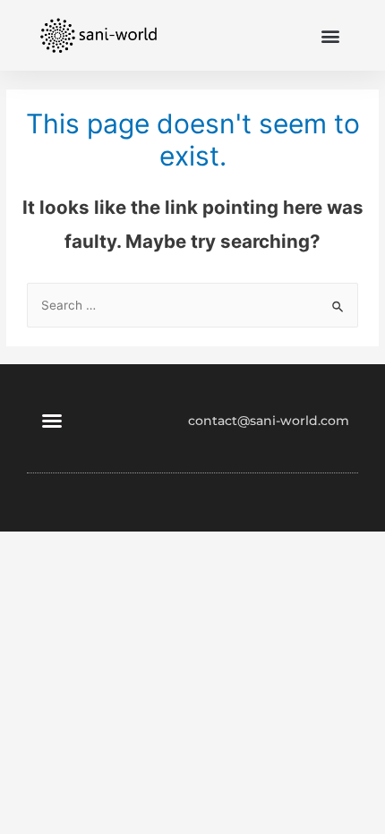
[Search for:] (192, 305)
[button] (330, 35)
